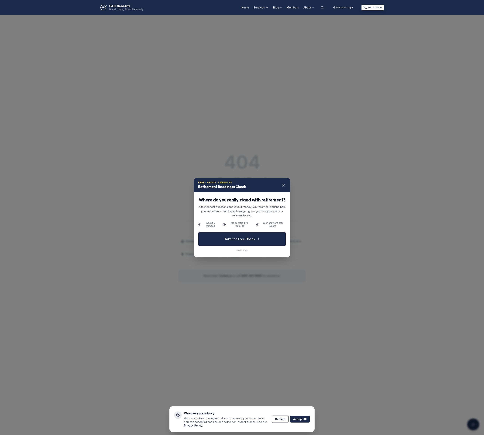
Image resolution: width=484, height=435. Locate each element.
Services (259, 7)
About (307, 7)
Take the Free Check (239, 239)
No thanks (242, 250)
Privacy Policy (193, 425)
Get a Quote (375, 7)
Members (293, 7)
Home (245, 7)
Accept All (300, 419)
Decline (280, 419)
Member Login (344, 7)
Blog (276, 7)
